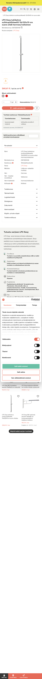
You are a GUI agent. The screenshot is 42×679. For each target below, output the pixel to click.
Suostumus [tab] (8, 305)
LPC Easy (16, 30)
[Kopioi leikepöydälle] (21, 28)
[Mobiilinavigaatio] (38, 9)
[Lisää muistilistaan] (36, 108)
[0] (31, 9)
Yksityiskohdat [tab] (21, 305)
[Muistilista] (28, 9)
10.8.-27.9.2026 (21, 3)
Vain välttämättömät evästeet (21, 378)
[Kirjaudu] (35, 9)
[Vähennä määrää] (3, 102)
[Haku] (24, 9)
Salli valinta (21, 372)
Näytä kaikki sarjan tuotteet (21, 431)
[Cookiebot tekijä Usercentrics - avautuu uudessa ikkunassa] (31, 299)
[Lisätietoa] (23, 88)
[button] (21, 146)
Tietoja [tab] (34, 305)
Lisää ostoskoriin (19, 108)
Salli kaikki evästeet (21, 366)
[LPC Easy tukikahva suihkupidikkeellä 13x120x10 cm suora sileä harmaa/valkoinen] (3, 96)
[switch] (37, 345)
